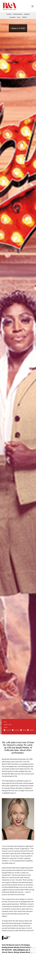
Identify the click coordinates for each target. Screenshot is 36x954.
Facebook (8, 730)
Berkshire (9, 14)
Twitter (24, 730)
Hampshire (27, 14)
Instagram (16, 730)
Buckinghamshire (17, 14)
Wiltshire (24, 17)
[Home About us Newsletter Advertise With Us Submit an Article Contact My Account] (32, 6)
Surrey (19, 17)
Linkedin (31, 730)
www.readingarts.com (21, 950)
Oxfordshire (12, 17)
